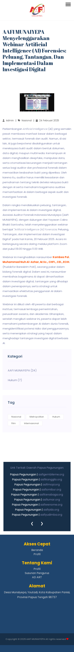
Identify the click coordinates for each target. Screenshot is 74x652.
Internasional (31, 423)
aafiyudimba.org (51, 515)
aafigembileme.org (51, 474)
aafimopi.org (51, 484)
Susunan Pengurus (37, 573)
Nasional (16, 416)
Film (13, 423)
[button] (67, 3)
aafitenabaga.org (51, 495)
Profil (37, 554)
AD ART (37, 577)
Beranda (37, 550)
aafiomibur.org (51, 490)
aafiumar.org (51, 500)
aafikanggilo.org (51, 479)
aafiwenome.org (51, 505)
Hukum (56, 416)
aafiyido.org (51, 510)
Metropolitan (37, 416)
